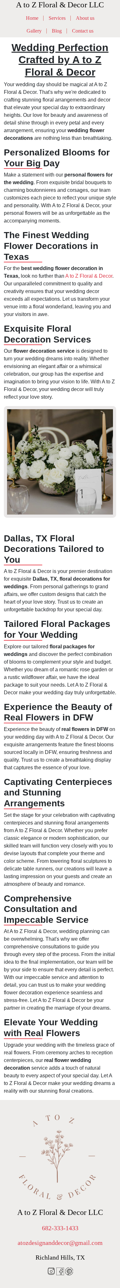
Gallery (34, 31)
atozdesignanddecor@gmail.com (60, 1242)
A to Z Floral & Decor (88, 276)
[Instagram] (51, 1271)
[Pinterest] (69, 1271)
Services (57, 18)
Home (32, 18)
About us (85, 18)
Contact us (82, 31)
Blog (57, 31)
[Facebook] (60, 1271)
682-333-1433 (60, 1228)
